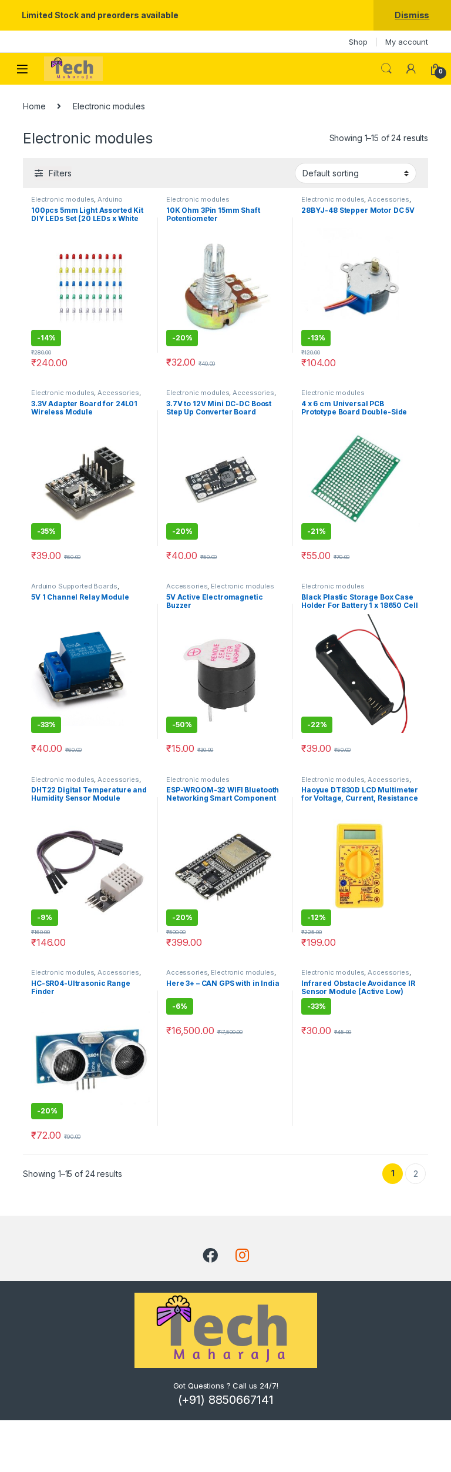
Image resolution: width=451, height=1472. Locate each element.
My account (406, 41)
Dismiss (412, 15)
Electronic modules (62, 199)
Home (34, 106)
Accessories (388, 199)
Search (386, 68)
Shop (358, 41)
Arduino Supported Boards (77, 202)
